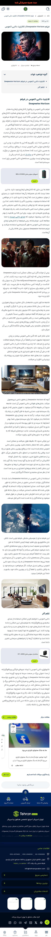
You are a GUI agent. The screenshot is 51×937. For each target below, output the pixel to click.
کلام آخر (41, 87)
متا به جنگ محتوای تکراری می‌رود (34, 750)
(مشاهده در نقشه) (19, 863)
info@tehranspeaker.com (35, 868)
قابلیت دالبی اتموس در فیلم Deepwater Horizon (24, 81)
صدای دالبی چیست (17, 216)
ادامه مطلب (19, 765)
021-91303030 (40, 854)
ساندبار (28, 154)
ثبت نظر (6, 774)
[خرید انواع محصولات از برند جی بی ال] (25, 3)
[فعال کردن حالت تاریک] (8, 9)
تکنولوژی (40, 16)
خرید (34, 181)
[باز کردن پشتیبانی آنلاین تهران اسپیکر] (3, 9)
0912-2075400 (15, 854)
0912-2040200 (27, 854)
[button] (46, 933)
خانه (48, 16)
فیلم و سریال (25, 65)
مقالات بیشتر (11, 717)
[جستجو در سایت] (47, 9)
